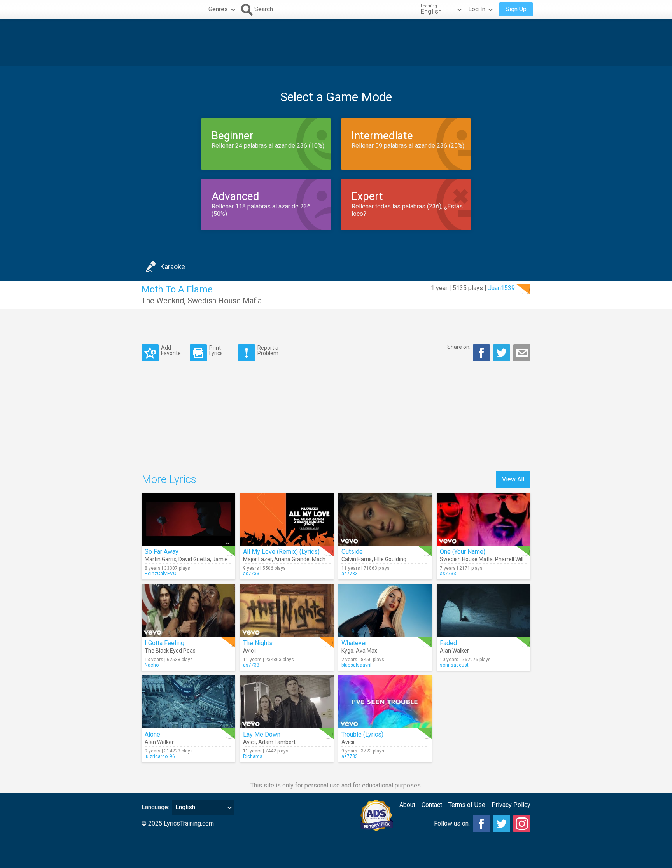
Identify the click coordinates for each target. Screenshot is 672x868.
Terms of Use (466, 804)
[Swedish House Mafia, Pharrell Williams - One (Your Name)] (483, 519)
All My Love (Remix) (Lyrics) (281, 551)
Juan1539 (501, 288)
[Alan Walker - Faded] (483, 610)
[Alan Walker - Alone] (188, 702)
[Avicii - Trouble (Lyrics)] (385, 702)
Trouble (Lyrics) (362, 734)
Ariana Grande (292, 559)
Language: (155, 807)
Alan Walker (454, 651)
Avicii (249, 651)
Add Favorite (171, 350)
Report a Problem (267, 350)
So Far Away (161, 551)
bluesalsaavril (356, 665)
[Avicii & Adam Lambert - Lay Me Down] (287, 702)
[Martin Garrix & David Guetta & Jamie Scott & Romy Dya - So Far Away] (188, 519)
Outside (352, 551)
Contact (432, 804)
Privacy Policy (511, 804)
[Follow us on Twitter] (501, 823)
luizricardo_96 (160, 756)
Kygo (347, 651)
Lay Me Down (261, 734)
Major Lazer (257, 559)
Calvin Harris (356, 559)
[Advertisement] (336, 42)
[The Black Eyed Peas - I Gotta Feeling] (188, 610)
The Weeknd (163, 300)
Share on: (459, 347)
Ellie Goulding (390, 559)
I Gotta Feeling (164, 643)
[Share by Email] (521, 352)
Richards (252, 756)
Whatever (354, 643)
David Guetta (194, 559)
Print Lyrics (216, 350)
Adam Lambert (277, 742)
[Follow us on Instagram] (521, 823)
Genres (218, 9)
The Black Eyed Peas (170, 651)
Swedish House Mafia (224, 300)
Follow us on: (452, 823)
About (407, 804)
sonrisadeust (454, 665)
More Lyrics (169, 479)
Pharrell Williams (515, 559)
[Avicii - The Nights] (287, 610)
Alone (152, 734)
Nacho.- (153, 665)
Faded (448, 643)
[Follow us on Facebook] (481, 823)
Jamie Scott (227, 559)
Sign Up (516, 9)
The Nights (258, 643)
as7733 (251, 573)
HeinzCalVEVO (161, 573)
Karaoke (172, 266)
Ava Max (366, 651)
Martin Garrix (160, 559)
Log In (476, 9)
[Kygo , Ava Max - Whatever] (385, 610)
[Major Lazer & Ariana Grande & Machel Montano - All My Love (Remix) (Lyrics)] (287, 519)
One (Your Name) (462, 551)
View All (513, 479)
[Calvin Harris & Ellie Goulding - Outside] (385, 519)
